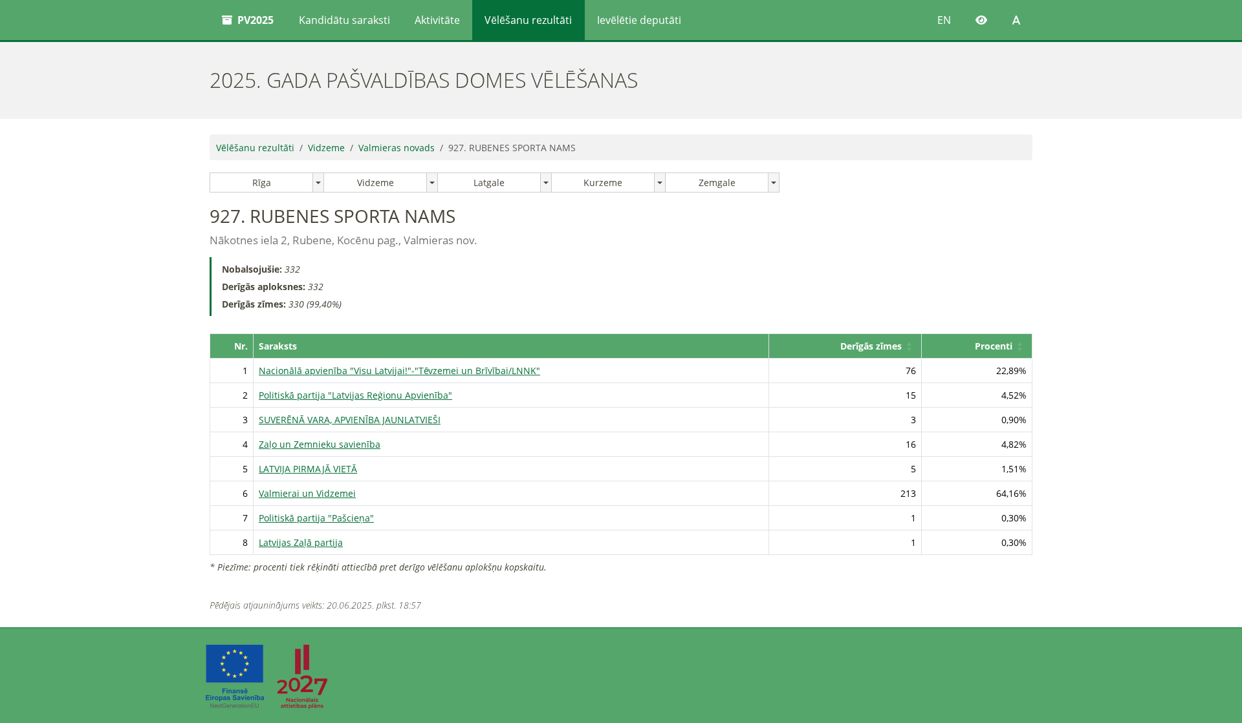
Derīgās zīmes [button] (871, 346)
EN (944, 20)
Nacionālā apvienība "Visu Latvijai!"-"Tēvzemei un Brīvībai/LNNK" (399, 370)
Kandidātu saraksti (344, 20)
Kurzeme (602, 182)
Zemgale (717, 182)
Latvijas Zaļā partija (301, 542)
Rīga (261, 182)
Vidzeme (326, 147)
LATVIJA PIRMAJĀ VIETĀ (308, 469)
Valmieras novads (396, 147)
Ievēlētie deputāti (639, 20)
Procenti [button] (993, 346)
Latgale (489, 182)
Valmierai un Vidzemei (307, 493)
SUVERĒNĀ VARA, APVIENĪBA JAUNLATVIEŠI (350, 420)
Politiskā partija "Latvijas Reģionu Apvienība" (355, 395)
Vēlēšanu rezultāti (528, 20)
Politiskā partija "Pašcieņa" (316, 518)
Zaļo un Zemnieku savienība (319, 444)
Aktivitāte (437, 20)
